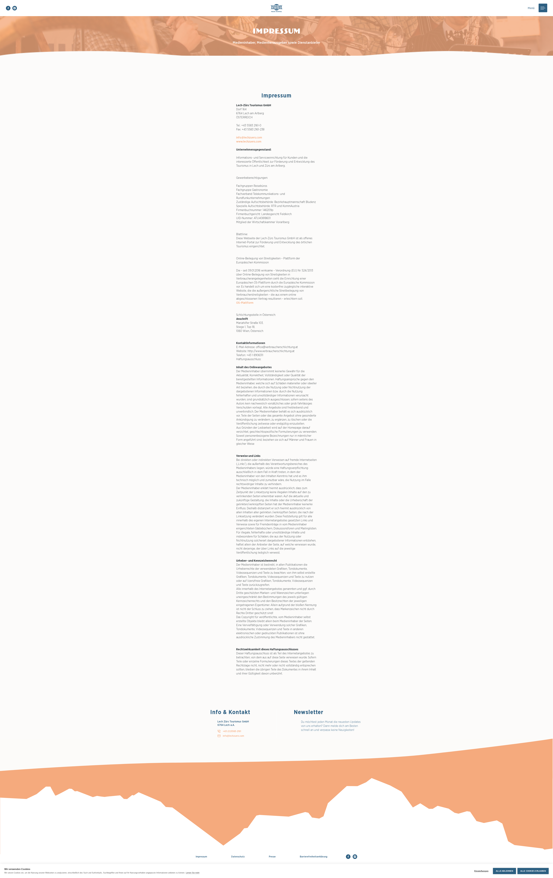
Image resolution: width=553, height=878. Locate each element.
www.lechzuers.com (248, 141)
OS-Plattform (244, 302)
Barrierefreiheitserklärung (313, 856)
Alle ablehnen (504, 871)
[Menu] (543, 8)
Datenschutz (238, 856)
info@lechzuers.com (249, 137)
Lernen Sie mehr (192, 873)
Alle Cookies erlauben (533, 871)
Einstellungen (481, 871)
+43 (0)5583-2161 (232, 731)
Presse (272, 856)
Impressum (201, 856)
